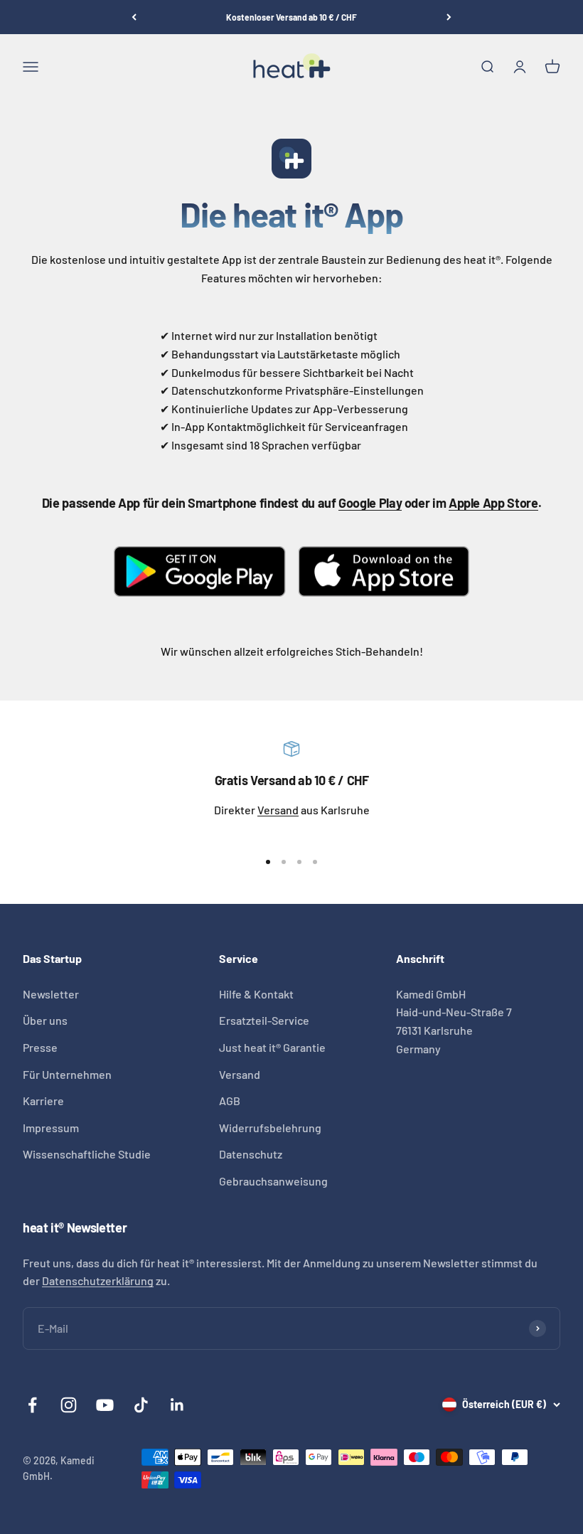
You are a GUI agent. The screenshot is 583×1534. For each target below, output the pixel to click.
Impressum (51, 1127)
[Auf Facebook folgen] (32, 1405)
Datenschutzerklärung (98, 1280)
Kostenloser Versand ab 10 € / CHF (291, 17)
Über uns (45, 1020)
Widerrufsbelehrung (270, 1127)
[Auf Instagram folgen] (68, 1405)
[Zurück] (134, 17)
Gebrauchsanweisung (273, 1181)
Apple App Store (493, 503)
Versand (278, 809)
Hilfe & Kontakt (256, 994)
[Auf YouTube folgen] (104, 1405)
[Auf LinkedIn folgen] (177, 1405)
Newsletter (51, 994)
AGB (229, 1100)
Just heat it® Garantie (272, 1047)
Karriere (43, 1100)
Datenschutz (250, 1154)
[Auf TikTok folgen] (141, 1405)
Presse (40, 1047)
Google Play (370, 503)
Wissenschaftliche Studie (87, 1154)
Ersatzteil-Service (264, 1020)
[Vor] (448, 17)
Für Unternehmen (67, 1074)
